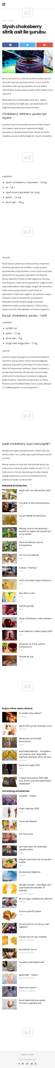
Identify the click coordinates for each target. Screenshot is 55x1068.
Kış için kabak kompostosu (32, 515)
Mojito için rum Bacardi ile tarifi (34, 490)
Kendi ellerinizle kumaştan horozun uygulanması (32, 1002)
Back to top (28, 1054)
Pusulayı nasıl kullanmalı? (31, 962)
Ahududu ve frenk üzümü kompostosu (32, 645)
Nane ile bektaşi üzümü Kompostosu (31, 544)
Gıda (4, 20)
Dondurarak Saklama (29, 872)
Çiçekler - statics (28, 795)
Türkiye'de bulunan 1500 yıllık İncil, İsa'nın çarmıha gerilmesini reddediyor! (35, 780)
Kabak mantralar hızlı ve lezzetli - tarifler (36, 861)
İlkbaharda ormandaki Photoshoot (30, 740)
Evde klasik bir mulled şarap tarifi (35, 631)
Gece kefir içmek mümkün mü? (35, 725)
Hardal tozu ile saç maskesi (33, 936)
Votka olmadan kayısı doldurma (35, 580)
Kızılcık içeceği (26, 605)
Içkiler (11, 20)
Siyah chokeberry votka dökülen (35, 618)
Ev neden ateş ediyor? (30, 713)
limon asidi (40, 82)
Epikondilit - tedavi (28, 974)
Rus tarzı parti (26, 833)
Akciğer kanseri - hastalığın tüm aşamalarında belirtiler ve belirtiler (35, 887)
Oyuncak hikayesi (28, 821)
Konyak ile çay (26, 656)
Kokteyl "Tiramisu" (28, 567)
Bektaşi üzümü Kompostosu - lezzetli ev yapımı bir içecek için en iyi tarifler (35, 531)
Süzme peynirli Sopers (30, 911)
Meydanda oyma (28, 949)
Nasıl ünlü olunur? (28, 987)
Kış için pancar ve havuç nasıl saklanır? (34, 925)
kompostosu (14, 78)
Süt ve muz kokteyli (29, 555)
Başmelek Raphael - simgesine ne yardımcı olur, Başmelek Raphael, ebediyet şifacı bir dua (35, 754)
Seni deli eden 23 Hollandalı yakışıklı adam (32, 848)
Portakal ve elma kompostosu (34, 503)
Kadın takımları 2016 (29, 808)
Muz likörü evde (27, 593)
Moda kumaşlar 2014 (29, 765)
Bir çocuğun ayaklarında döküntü (36, 898)
